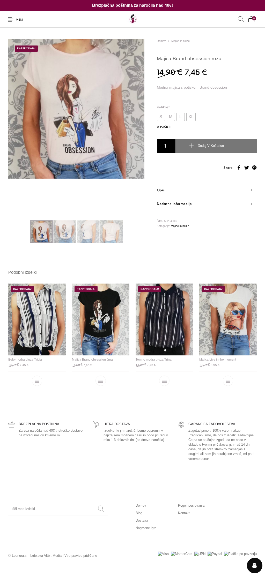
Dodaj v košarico (211, 146)
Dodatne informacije (174, 204)
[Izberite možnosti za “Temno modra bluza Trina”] (164, 381)
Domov (161, 40)
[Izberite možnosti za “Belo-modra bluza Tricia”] (37, 381)
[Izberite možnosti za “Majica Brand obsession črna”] (100, 381)
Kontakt (184, 513)
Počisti (165, 127)
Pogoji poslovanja (191, 505)
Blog (139, 513)
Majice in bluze (180, 40)
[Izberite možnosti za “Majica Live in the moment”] (228, 381)
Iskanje (101, 509)
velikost (163, 107)
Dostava (142, 520)
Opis (161, 190)
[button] (161, 117)
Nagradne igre (146, 528)
